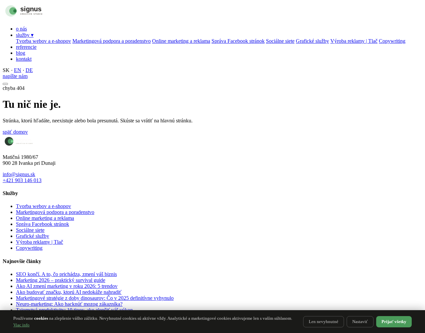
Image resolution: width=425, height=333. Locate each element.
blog (20, 53)
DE (29, 70)
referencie (26, 47)
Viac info (21, 324)
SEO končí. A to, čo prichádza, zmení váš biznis (66, 274)
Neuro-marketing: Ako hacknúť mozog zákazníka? (69, 304)
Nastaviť (360, 321)
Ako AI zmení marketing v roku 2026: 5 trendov (67, 286)
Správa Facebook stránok (238, 41)
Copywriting (392, 41)
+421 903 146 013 (22, 180)
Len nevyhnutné (323, 321)
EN (17, 70)
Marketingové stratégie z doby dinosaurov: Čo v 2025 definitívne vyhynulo (95, 298)
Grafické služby (312, 41)
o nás (21, 29)
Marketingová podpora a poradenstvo (111, 41)
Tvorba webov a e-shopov (43, 41)
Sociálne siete (280, 41)
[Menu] (5, 84)
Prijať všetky (394, 321)
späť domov (15, 132)
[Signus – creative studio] (37, 17)
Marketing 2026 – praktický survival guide (60, 280)
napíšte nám (15, 76)
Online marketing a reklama (181, 41)
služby (25, 35)
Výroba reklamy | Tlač (354, 41)
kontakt (24, 59)
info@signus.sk (19, 174)
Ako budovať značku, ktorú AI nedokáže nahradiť (69, 292)
